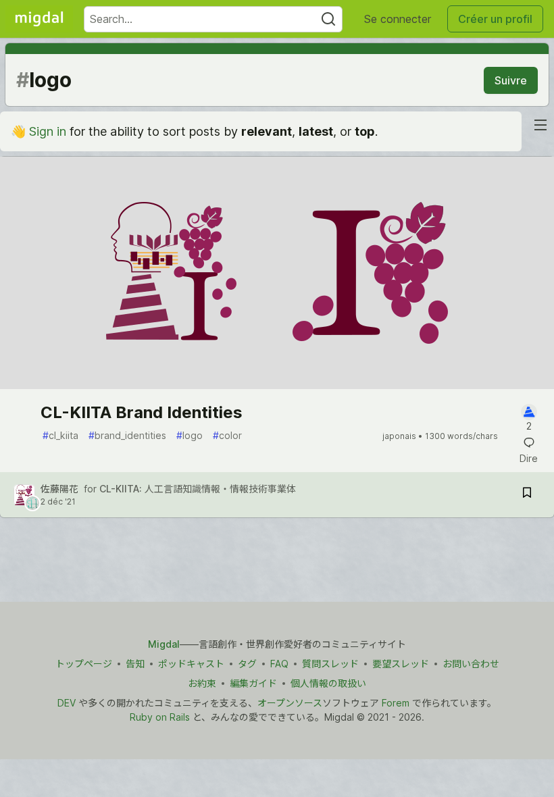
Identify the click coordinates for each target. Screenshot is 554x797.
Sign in (47, 131)
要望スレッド (400, 663)
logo (189, 435)
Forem (395, 703)
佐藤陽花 (59, 488)
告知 (135, 663)
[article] (277, 385)
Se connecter (397, 19)
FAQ (279, 663)
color (227, 435)
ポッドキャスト (191, 663)
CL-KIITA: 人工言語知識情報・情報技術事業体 (197, 488)
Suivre (511, 80)
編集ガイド (253, 683)
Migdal (164, 644)
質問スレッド (330, 663)
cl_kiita (60, 435)
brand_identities (127, 435)
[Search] (328, 19)
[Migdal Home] (39, 18)
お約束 (202, 683)
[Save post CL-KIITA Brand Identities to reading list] (526, 495)
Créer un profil (495, 19)
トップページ (83, 663)
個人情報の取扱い (328, 683)
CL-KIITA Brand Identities (142, 412)
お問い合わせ (471, 663)
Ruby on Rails (160, 717)
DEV (66, 703)
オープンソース (289, 703)
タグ (247, 663)
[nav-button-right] (540, 124)
